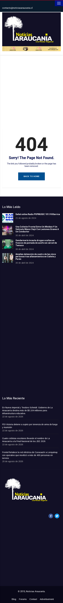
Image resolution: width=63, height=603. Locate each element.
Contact (33, 599)
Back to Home (31, 176)
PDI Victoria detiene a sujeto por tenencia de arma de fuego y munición (30, 426)
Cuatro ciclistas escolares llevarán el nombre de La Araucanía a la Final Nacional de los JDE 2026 (26, 439)
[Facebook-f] (50, 516)
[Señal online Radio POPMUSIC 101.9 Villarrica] (7, 218)
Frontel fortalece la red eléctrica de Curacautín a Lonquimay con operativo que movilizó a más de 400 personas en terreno (30, 455)
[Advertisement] (31, 92)
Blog (14, 599)
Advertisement (47, 599)
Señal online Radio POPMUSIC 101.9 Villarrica (38, 214)
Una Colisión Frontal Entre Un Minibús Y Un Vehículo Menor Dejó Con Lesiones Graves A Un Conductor (37, 229)
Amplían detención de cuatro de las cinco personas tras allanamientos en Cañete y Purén (36, 257)
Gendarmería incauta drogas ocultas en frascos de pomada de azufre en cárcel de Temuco (36, 243)
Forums (23, 599)
